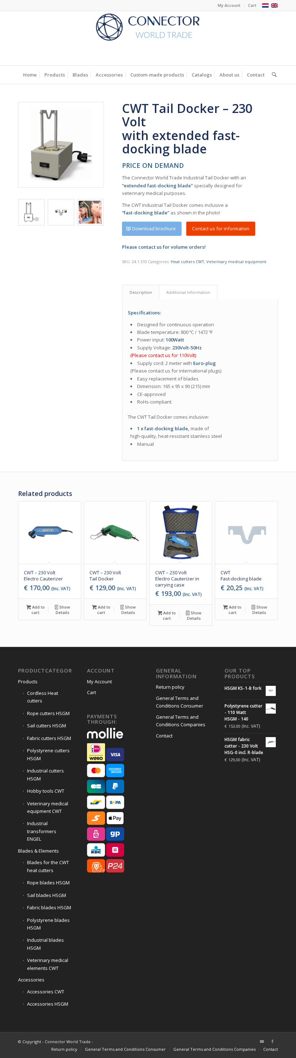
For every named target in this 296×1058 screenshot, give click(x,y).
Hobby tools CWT (45, 791)
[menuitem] (229, 5)
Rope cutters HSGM (48, 713)
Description (141, 292)
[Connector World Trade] (148, 38)
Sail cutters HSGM (46, 725)
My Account (229, 5)
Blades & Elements (38, 851)
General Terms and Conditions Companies (180, 721)
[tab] (140, 292)
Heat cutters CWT (187, 261)
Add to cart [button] (38, 609)
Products (28, 681)
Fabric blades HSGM (49, 907)
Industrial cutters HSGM (45, 774)
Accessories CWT (45, 991)
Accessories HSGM (47, 1004)
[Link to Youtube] (261, 1041)
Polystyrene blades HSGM (48, 924)
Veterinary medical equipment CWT (47, 807)
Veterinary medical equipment (236, 261)
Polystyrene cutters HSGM (48, 754)
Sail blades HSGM (46, 895)
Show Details (63, 609)
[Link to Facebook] (272, 1041)
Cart (252, 5)
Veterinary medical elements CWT (47, 964)
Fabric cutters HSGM (49, 738)
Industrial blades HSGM (45, 944)
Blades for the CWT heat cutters (48, 866)
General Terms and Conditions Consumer (179, 702)
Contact (164, 735)
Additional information (188, 292)
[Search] (272, 75)
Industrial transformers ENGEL (41, 831)
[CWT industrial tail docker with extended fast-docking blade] (61, 145)
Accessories (31, 979)
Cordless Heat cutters (42, 697)
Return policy (170, 687)
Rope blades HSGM (48, 882)
